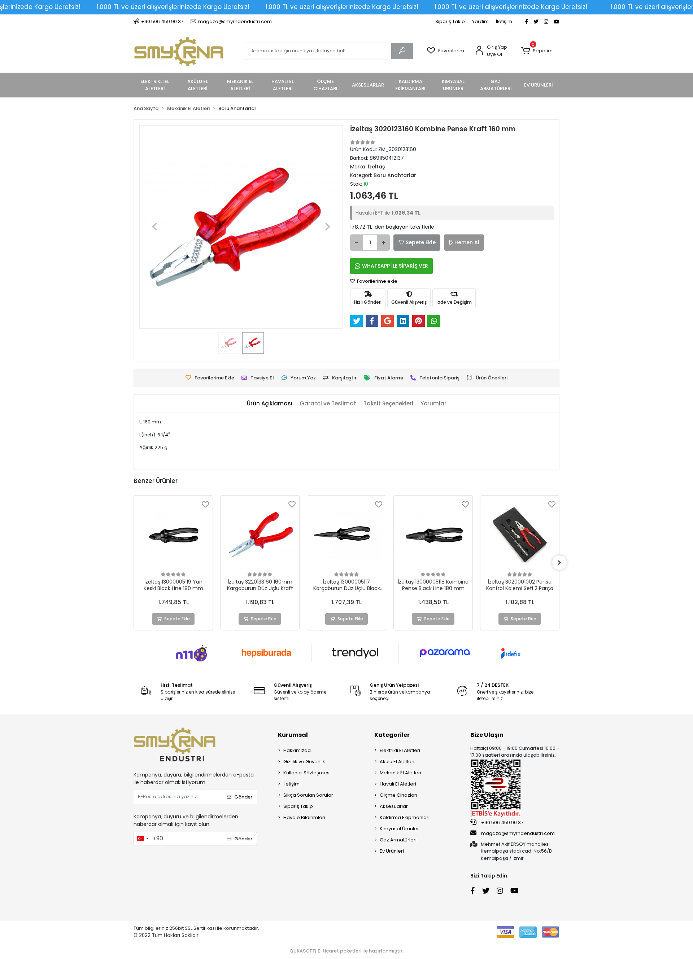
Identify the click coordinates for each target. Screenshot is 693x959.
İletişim (504, 21)
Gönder (243, 796)
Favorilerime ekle (376, 281)
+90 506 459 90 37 (501, 822)
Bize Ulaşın (487, 735)
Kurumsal (293, 735)
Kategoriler (392, 735)
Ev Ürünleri (392, 851)
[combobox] (142, 838)
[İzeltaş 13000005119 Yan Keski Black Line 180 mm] (173, 535)
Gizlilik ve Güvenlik (304, 761)
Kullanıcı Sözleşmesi (307, 772)
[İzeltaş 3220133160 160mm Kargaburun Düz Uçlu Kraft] (260, 535)
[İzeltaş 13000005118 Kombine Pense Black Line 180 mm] (433, 535)
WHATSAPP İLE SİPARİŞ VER (395, 265)
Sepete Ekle (421, 242)
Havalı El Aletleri (398, 783)
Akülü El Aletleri (397, 761)
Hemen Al (466, 242)
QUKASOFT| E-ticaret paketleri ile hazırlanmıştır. (346, 950)
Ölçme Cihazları (398, 795)
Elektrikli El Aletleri (400, 750)
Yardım (480, 21)
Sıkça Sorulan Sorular (308, 795)
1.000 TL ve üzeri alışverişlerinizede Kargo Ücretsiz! (173, 7)
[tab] (269, 404)
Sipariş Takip (450, 21)
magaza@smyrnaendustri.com (518, 833)
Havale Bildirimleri (304, 817)
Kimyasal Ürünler (399, 828)
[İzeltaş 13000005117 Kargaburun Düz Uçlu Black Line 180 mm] (346, 535)
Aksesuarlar (394, 806)
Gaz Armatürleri (398, 839)
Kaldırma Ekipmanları (405, 817)
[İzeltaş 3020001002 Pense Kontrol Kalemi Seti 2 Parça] (519, 535)
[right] (559, 563)
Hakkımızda (297, 750)
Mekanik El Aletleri (400, 772)
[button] (536, 51)
